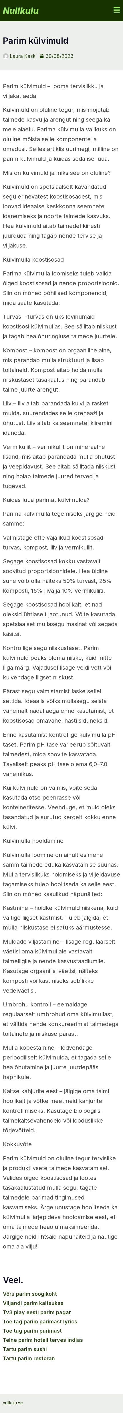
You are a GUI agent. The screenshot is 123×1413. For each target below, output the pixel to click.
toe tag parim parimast (32, 1331)
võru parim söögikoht (30, 1294)
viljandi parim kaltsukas (33, 1303)
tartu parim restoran (29, 1358)
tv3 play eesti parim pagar (37, 1312)
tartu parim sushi (25, 1349)
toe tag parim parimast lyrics (40, 1321)
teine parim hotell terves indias (43, 1340)
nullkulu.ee (13, 1402)
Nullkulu (21, 10)
